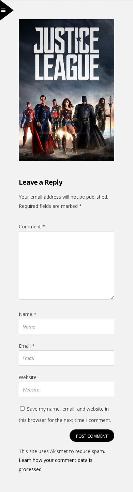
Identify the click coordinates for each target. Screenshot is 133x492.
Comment (32, 226)
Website (27, 377)
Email (27, 346)
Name (27, 314)
